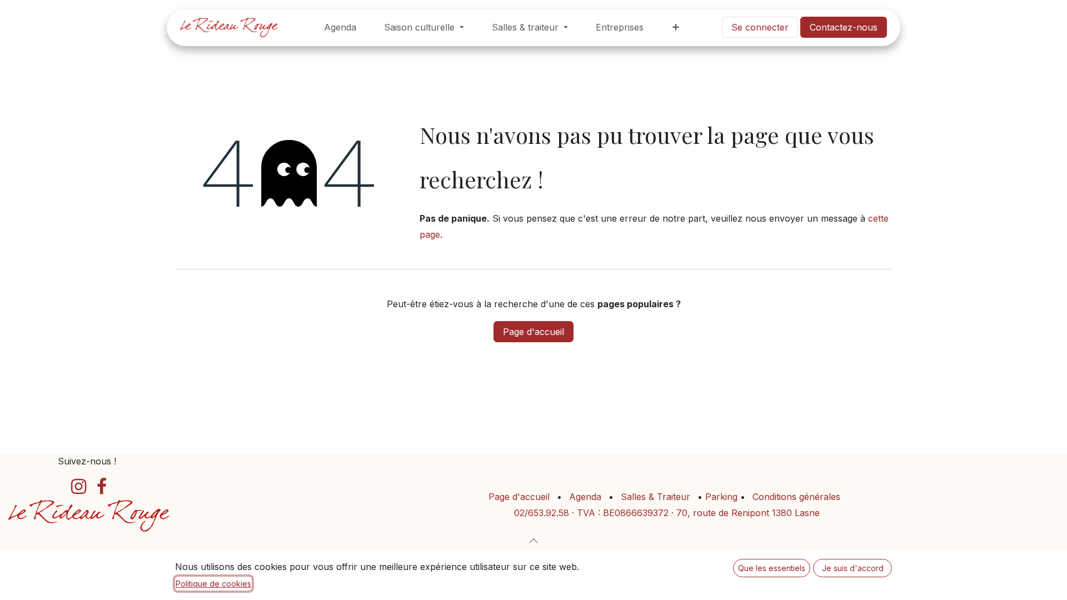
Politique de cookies (213, 583)
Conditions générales (796, 496)
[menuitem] (340, 27)
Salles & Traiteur (655, 496)
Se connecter (760, 27)
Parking (722, 496)
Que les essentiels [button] (771, 568)
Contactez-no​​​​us (843, 27)
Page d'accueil (533, 331)
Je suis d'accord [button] (853, 568)
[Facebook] (101, 487)
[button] (533, 540)
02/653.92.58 (541, 512)
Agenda (585, 496)
